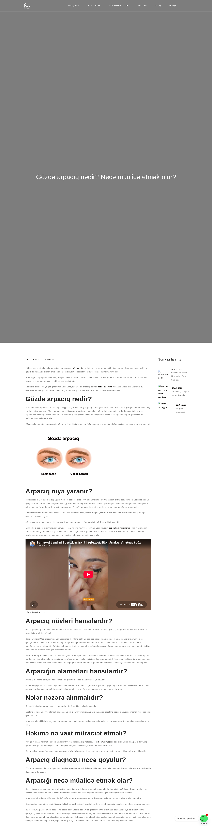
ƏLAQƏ (172, 6)
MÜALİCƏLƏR (94, 6)
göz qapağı (78, 368)
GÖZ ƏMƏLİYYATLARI (119, 6)
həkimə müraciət (105, 742)
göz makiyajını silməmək (120, 528)
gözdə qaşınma (105, 387)
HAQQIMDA (73, 6)
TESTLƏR (142, 6)
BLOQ (158, 6)
